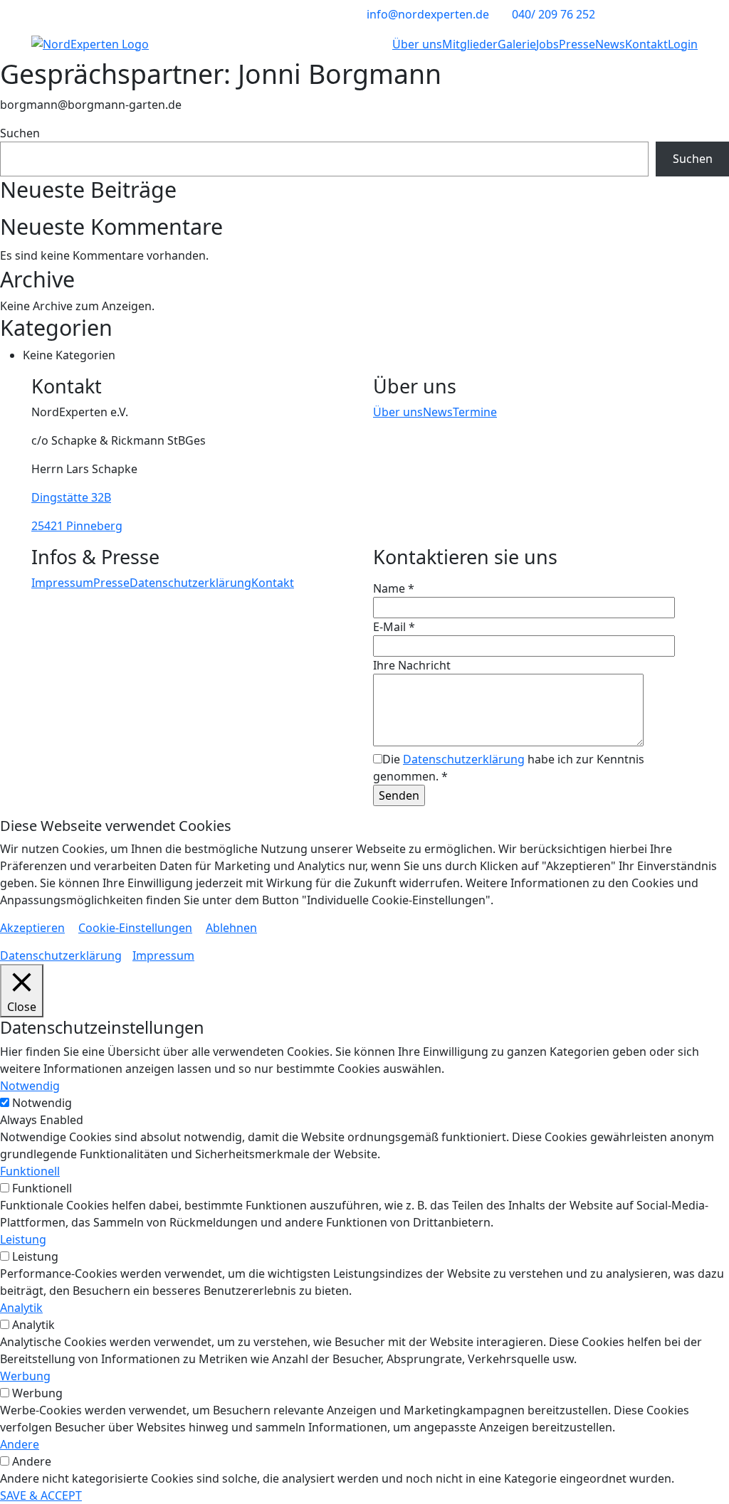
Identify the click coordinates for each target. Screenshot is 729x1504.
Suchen (20, 133)
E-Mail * (394, 627)
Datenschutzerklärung (190, 583)
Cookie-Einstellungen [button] (135, 928)
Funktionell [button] (30, 1171)
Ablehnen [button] (231, 928)
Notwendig (42, 1103)
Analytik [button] (21, 1307)
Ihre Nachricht (412, 665)
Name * (393, 588)
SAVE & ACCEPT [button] (41, 1495)
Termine (475, 412)
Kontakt (646, 44)
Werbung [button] (25, 1376)
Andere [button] (19, 1444)
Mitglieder (470, 44)
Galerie (517, 44)
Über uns (417, 44)
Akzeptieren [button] (32, 928)
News (610, 44)
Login (683, 44)
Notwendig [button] (30, 1085)
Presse (577, 44)
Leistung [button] (23, 1239)
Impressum (62, 583)
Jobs (547, 44)
